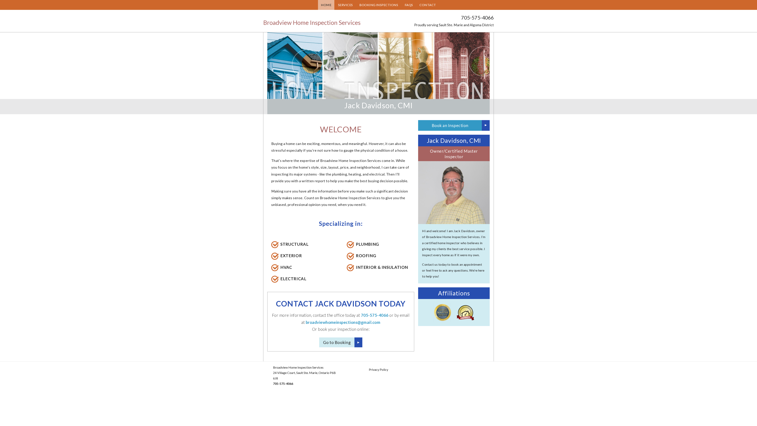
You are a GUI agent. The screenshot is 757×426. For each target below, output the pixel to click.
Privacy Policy (378, 369)
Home (326, 5)
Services (345, 5)
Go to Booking (337, 342)
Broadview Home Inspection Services (312, 22)
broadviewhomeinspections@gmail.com (343, 322)
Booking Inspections (378, 5)
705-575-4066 (477, 18)
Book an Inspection (450, 125)
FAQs (409, 5)
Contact (428, 5)
